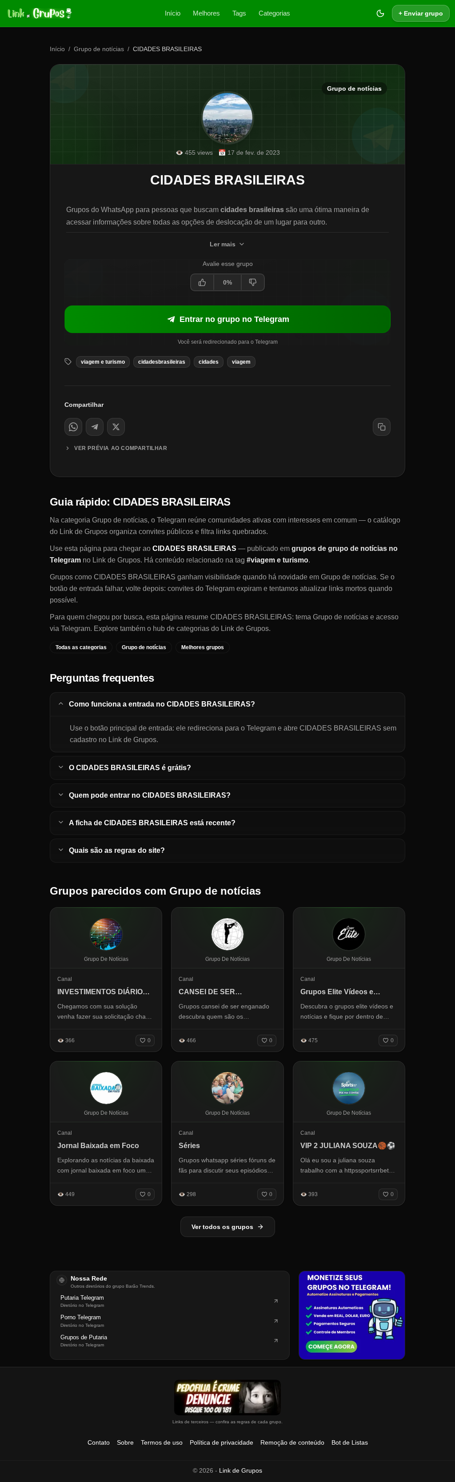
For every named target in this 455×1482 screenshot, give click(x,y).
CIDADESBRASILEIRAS (161, 362)
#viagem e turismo (277, 560)
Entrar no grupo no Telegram (234, 319)
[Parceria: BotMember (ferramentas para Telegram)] (352, 1315)
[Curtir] (202, 282)
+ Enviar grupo (421, 13)
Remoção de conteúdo (292, 1442)
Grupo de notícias (99, 48)
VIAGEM (241, 362)
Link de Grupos (240, 1470)
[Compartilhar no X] (116, 427)
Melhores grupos (202, 647)
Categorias (274, 13)
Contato (99, 1442)
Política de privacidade (221, 1442)
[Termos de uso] (227, 1397)
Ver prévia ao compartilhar (121, 448)
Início (172, 13)
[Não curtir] (252, 282)
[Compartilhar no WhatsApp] (73, 427)
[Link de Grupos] (38, 13)
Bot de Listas (349, 1442)
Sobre (125, 1442)
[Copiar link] (382, 427)
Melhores (206, 13)
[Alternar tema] (380, 13)
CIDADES (209, 362)
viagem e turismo (103, 362)
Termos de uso (162, 1442)
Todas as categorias (81, 647)
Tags (239, 13)
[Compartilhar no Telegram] (95, 427)
